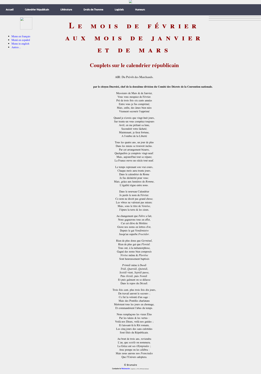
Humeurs (140, 9)
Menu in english (20, 43)
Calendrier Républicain (37, 9)
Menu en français (20, 36)
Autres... (16, 47)
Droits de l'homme (93, 9)
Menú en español (20, 40)
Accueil (9, 9)
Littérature (66, 9)
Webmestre (125, 369)
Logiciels (119, 9)
